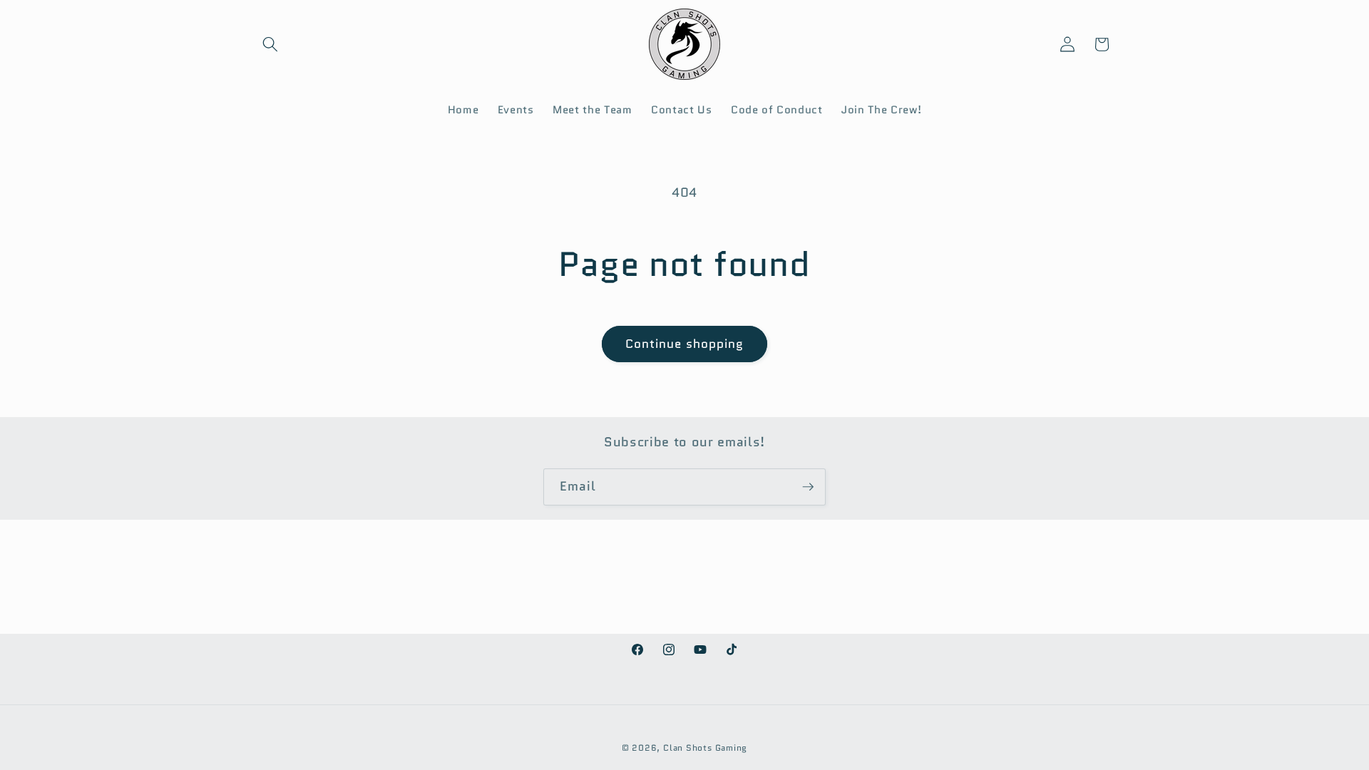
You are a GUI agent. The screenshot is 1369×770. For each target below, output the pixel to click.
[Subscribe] (808, 486)
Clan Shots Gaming (705, 747)
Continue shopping (684, 343)
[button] (270, 44)
